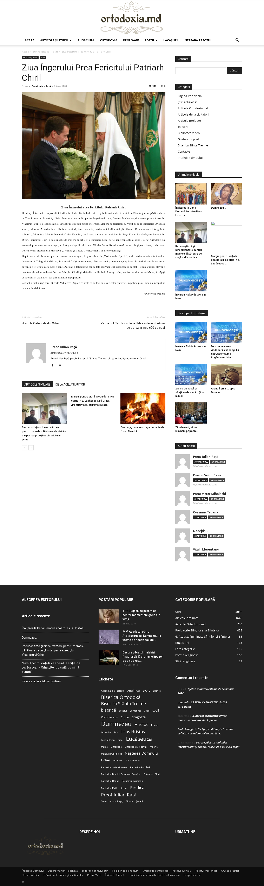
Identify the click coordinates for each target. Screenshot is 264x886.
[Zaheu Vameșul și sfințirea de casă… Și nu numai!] (191, 374)
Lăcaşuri (170, 40)
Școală (139, 801)
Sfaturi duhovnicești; (112, 801)
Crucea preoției (230, 870)
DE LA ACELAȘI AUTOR (70, 384)
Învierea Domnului (115, 875)
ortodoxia (118, 760)
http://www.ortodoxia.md (64, 352)
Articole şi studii (54, 40)
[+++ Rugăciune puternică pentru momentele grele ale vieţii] (109, 616)
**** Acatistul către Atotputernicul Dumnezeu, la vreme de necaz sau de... (142, 636)
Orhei (105, 760)
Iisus (116, 732)
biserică (108, 710)
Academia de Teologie (112, 690)
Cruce (125, 717)
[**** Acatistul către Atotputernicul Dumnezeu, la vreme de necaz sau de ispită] (109, 637)
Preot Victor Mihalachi (209, 494)
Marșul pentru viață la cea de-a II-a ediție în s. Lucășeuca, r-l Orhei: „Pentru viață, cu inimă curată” (92, 400)
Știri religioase (188, 102)
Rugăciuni (86, 40)
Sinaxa (129, 801)
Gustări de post (188, 139)
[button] (237, 41)
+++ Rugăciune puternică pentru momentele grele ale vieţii (141, 615)
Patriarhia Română (140, 767)
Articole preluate (189, 121)
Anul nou (133, 690)
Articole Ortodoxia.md (193, 108)
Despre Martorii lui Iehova (63, 870)
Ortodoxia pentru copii (156, 870)
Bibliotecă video (189, 133)
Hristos (141, 724)
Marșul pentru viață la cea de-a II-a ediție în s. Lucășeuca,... (225, 260)
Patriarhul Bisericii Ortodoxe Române (121, 774)
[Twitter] (61, 365)
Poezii (149, 40)
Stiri (55, 51)
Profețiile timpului (190, 158)
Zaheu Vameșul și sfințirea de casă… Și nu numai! (189, 392)
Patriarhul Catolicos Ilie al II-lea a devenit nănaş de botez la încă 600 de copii (133, 325)
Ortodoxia (108, 40)
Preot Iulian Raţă (41, 86)
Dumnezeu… (218, 207)
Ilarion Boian (108, 740)
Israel (120, 740)
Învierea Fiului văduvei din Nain (41, 681)
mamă (104, 746)
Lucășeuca (139, 739)
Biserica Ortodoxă (121, 697)
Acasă (29, 40)
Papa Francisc (133, 760)
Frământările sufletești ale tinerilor (63, 875)
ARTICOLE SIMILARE (37, 384)
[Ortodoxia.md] (132, 17)
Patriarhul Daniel (110, 781)
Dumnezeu (116, 724)
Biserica (157, 690)
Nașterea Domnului (142, 753)
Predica (137, 787)
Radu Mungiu (186, 729)
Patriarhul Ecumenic (132, 781)
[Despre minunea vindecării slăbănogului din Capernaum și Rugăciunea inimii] (226, 332)
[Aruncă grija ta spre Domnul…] (226, 374)
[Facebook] (54, 365)
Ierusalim (106, 732)
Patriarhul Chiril (152, 774)
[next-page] (31, 447)
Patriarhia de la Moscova (114, 767)
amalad (183, 702)
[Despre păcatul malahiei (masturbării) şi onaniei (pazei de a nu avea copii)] (109, 657)
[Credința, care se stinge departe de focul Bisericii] (142, 408)
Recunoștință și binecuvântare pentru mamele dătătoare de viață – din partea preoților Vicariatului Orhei (53, 650)
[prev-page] (24, 447)
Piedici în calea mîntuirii (125, 870)
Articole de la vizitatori (193, 114)
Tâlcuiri (183, 127)
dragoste (139, 717)
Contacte (184, 151)
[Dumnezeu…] (226, 194)
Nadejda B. (201, 531)
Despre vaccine (31, 875)
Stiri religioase (41, 51)
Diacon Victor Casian (208, 475)
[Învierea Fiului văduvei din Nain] (191, 280)
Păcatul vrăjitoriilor (206, 870)
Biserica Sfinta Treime (193, 145)
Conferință (135, 710)
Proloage (131, 40)
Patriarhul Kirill (109, 788)
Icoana (154, 725)
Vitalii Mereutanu (206, 549)
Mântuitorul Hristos (111, 753)
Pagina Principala (190, 96)
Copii (147, 710)
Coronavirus (109, 717)
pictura (123, 788)
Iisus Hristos (133, 731)
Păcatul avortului (182, 870)
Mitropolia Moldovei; (136, 746)
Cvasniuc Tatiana (205, 512)
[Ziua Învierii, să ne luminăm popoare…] (191, 413)
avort (146, 690)
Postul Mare (94, 875)
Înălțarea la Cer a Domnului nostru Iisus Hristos (188, 211)
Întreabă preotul (198, 40)
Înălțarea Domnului (33, 870)
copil (155, 710)
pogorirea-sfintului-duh (95, 870)
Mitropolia (116, 746)
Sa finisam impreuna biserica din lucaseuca (155, 875)
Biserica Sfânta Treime (123, 703)
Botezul (123, 710)
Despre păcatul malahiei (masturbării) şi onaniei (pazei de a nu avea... (142, 656)
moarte (154, 746)
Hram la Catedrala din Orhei (40, 323)
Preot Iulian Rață (118, 794)
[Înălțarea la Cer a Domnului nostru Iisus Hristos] (191, 194)
